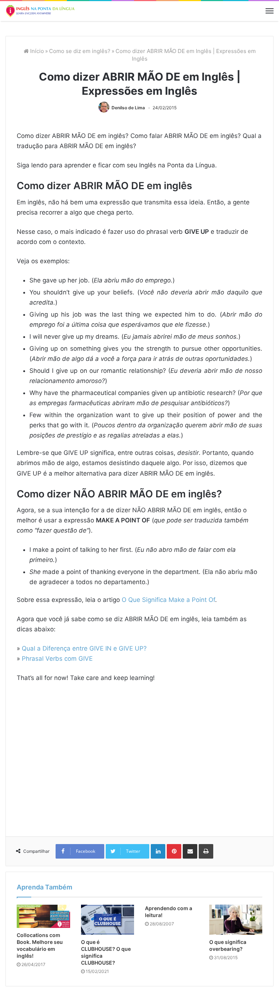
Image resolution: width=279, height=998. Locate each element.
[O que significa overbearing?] (236, 919)
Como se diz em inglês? (79, 51)
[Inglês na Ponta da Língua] (39, 11)
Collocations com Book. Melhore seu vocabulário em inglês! (40, 945)
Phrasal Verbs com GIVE (57, 658)
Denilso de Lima (128, 107)
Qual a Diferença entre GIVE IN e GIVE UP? (84, 648)
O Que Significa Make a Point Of (168, 599)
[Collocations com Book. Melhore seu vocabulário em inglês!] (43, 916)
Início (36, 51)
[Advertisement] (139, 764)
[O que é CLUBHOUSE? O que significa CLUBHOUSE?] (107, 920)
